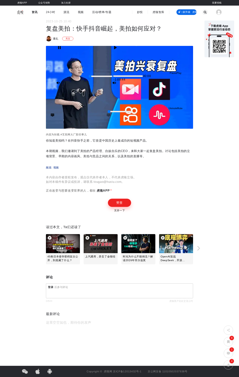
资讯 (35, 12)
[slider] (101, 76)
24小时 (50, 12)
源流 (66, 12)
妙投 (140, 12)
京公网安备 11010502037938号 (167, 371)
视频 (81, 12)
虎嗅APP (103, 190)
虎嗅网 (108, 371)
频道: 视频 (52, 167)
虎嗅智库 (158, 12)
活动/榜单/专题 (101, 12)
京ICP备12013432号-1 (127, 371)
